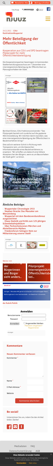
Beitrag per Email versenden (15, 427)
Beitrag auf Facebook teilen (9, 427)
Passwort (14, 319)
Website (10, 393)
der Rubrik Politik (10, 303)
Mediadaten (20, 446)
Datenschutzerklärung (20, 451)
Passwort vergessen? (33, 325)
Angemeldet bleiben (34, 323)
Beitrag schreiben (42, 3)
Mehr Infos (33, 463)
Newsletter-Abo (21, 3)
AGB (38, 451)
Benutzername (14, 315)
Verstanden (21, 463)
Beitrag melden (21, 427)
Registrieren (33, 328)
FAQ (33, 446)
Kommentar (12, 358)
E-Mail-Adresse (14, 387)
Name (10, 380)
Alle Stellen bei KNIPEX (16, 93)
